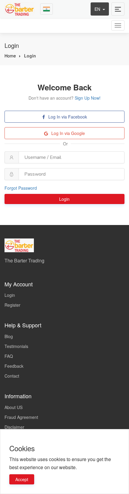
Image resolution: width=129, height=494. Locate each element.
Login (65, 199)
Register (12, 305)
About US (13, 407)
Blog (8, 336)
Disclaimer (14, 427)
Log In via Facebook (67, 117)
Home (10, 56)
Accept (21, 479)
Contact (11, 376)
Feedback (13, 366)
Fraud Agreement (21, 417)
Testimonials (16, 346)
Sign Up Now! (87, 98)
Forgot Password (20, 188)
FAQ (8, 356)
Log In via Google (67, 133)
